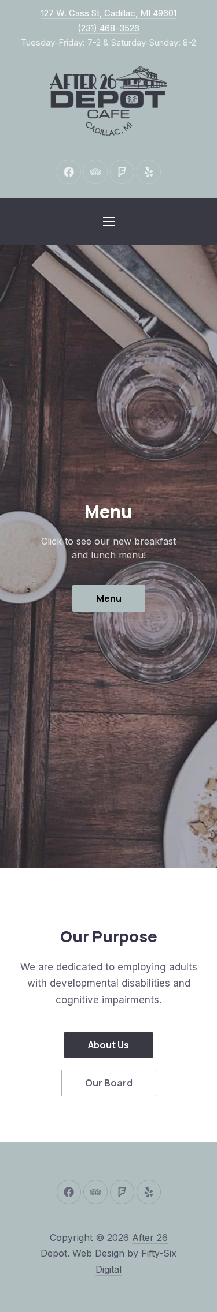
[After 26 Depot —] (108, 102)
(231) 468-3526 (108, 28)
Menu (109, 598)
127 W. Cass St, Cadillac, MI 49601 (108, 13)
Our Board (109, 1083)
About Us (108, 1045)
